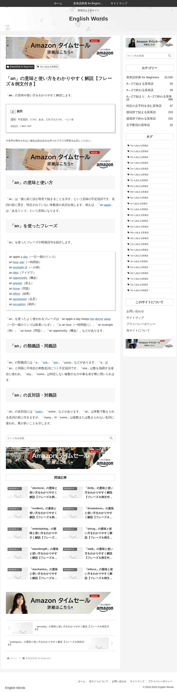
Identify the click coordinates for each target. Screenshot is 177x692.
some (67, 362)
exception (19, 304)
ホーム (81, 681)
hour (16, 262)
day (25, 256)
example (18, 267)
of (26, 267)
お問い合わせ (135, 311)
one (45, 362)
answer (17, 283)
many (39, 411)
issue (16, 288)
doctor (99, 319)
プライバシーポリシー (141, 324)
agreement (20, 299)
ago (22, 262)
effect (16, 293)
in (60, 324)
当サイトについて (138, 330)
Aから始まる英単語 (49, 67)
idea (15, 272)
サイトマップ (135, 317)
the (92, 319)
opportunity (20, 277)
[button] (111, 438)
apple (107, 205)
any (55, 362)
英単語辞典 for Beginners (21, 67)
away (107, 319)
